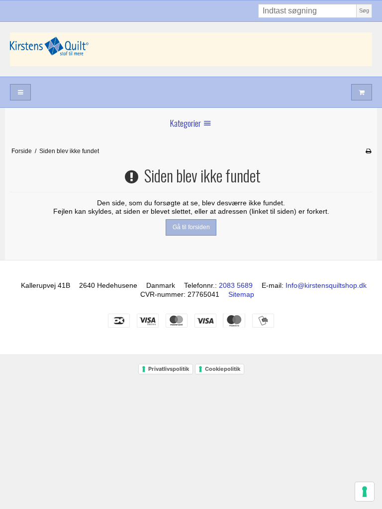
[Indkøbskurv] (361, 92)
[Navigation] (20, 92)
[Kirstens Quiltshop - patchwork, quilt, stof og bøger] (191, 49)
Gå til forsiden (191, 227)
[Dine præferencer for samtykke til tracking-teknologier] (364, 491)
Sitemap (241, 294)
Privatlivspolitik (168, 368)
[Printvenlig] (368, 151)
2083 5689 (236, 285)
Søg (364, 10)
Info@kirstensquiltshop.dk (326, 285)
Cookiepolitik (222, 368)
